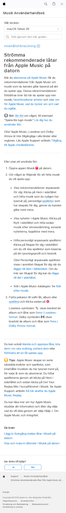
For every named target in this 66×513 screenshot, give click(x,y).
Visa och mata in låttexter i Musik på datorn (31, 443)
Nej (32, 467)
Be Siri (19, 115)
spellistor (48, 201)
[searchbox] (33, 36)
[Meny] (62, 4)
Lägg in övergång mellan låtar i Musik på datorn (30, 436)
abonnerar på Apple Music (30, 77)
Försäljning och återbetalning (15, 504)
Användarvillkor (27, 501)
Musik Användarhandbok (24, 13)
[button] (46, 4)
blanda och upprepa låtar (38, 344)
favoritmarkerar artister (27, 99)
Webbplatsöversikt (40, 504)
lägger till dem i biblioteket (30, 269)
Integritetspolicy (10, 501)
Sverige (6, 492)
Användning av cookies (13, 507)
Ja (13, 467)
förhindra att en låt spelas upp (23, 353)
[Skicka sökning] (7, 37)
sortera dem (41, 348)
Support (14, 476)
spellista (14, 301)
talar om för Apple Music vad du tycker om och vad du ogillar (31, 104)
